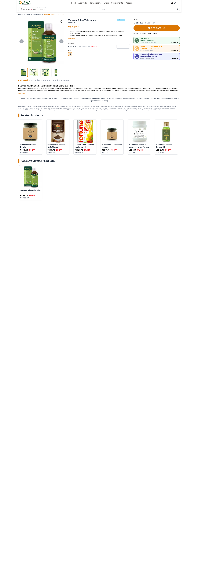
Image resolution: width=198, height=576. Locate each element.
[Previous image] (21, 41)
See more (71, 38)
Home (20, 15)
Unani (106, 3)
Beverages (37, 15)
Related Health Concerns (56, 80)
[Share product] (60, 21)
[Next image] (61, 41)
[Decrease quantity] (120, 46)
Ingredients (36, 80)
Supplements (117, 3)
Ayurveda (82, 3)
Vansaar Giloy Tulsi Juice (54, 15)
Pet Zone (129, 3)
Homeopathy (95, 3)
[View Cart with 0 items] (172, 3)
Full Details (24, 80)
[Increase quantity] (127, 46)
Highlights (73, 26)
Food (73, 3)
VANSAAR (71, 23)
